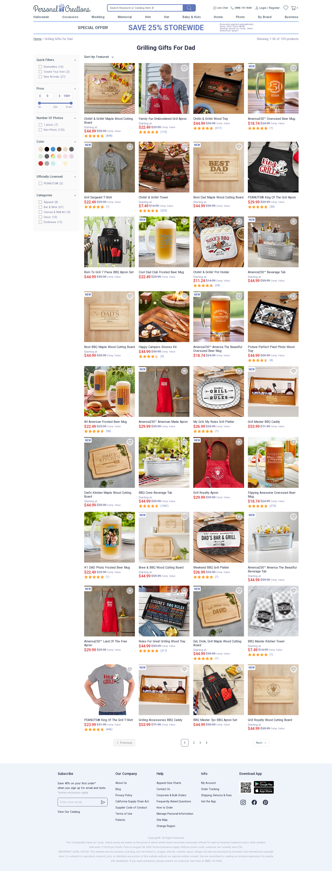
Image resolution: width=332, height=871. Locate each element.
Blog (118, 789)
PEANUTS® (53, 183)
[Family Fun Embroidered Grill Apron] (164, 88)
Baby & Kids (192, 17)
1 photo (50, 124)
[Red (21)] (40, 163)
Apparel (50, 202)
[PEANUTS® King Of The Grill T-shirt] (109, 689)
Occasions (70, 17)
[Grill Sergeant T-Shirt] (109, 167)
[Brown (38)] (59, 149)
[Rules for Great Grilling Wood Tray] (164, 611)
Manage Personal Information (175, 813)
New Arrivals (54, 76)
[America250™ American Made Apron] (164, 391)
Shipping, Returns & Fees (216, 795)
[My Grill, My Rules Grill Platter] (218, 391)
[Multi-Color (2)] (53, 156)
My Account (208, 782)
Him (148, 17)
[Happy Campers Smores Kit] (164, 316)
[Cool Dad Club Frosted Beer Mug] (164, 242)
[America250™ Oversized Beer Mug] (273, 88)
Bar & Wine (53, 207)
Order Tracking (210, 789)
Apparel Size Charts (169, 782)
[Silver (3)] (47, 163)
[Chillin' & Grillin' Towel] (164, 167)
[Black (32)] (47, 149)
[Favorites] (286, 8)
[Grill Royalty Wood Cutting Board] (273, 689)
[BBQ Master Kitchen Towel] (273, 611)
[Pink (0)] (65, 156)
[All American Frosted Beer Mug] (109, 391)
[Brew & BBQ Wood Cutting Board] (164, 537)
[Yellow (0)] (65, 163)
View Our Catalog (69, 812)
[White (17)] (59, 163)
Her (166, 17)
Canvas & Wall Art (56, 212)
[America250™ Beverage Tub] (273, 242)
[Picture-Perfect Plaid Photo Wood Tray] (273, 316)
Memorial (125, 17)
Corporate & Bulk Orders (171, 795)
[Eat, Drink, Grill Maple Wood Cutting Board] (218, 611)
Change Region (166, 826)
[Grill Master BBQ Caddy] (273, 391)
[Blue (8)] (53, 149)
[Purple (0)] (71, 156)
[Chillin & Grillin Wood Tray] (218, 88)
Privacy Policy (123, 795)
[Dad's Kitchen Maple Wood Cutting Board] (109, 462)
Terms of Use (123, 813)
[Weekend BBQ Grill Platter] (218, 537)
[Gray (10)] (71, 149)
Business (292, 17)
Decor (50, 217)
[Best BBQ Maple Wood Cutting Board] (109, 316)
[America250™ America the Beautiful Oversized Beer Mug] (218, 316)
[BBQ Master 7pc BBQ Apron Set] (218, 689)
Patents (120, 819)
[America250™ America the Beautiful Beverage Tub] (273, 537)
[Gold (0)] (65, 149)
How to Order (165, 807)
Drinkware (52, 222)
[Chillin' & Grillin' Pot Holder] (218, 242)
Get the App (208, 801)
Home (218, 17)
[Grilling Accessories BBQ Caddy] (164, 689)
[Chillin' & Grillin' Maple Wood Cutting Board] (109, 88)
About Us (121, 782)
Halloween (41, 17)
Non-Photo (54, 129)
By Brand (264, 17)
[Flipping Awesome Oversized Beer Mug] (273, 462)
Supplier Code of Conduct (131, 807)
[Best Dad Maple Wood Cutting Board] (218, 167)
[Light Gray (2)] (47, 156)
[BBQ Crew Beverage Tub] (164, 462)
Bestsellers (53, 66)
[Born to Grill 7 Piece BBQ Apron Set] (109, 242)
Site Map (162, 819)
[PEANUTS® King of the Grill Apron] (273, 167)
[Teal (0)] (53, 163)
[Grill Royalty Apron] (218, 462)
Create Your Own (56, 71)
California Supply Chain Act (132, 801)
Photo (240, 17)
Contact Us (163, 789)
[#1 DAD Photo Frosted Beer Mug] (109, 537)
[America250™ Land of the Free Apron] (109, 611)
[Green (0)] (40, 156)
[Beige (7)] (40, 149)
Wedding (98, 17)
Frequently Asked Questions (174, 801)
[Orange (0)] (59, 156)
